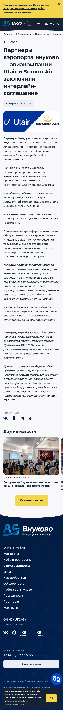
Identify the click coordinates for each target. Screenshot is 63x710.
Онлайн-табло (14, 547)
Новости (57, 34)
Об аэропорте (24, 34)
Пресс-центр (42, 34)
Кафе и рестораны (17, 559)
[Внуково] (23, 632)
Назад (13, 42)
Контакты (11, 607)
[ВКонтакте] (6, 632)
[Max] (14, 632)
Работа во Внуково (18, 589)
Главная (8, 34)
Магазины (11, 553)
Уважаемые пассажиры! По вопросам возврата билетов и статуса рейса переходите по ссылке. (26, 8)
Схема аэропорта (17, 565)
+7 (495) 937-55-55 (18, 655)
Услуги (8, 571)
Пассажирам (13, 595)
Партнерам (12, 601)
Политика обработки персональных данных (27, 687)
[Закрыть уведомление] (59, 4)
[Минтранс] (38, 632)
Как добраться (15, 577)
